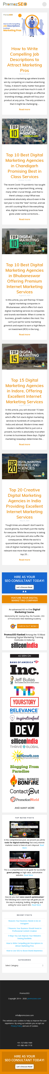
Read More (28, 875)
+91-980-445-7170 (24, 1045)
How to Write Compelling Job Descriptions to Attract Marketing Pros (24, 59)
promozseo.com (34, 998)
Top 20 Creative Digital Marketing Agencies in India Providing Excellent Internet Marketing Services (24, 503)
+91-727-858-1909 (24, 1043)
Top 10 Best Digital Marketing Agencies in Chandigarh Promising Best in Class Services (24, 165)
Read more (24, 109)
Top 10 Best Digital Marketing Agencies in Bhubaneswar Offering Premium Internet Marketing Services (24, 278)
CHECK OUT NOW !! (27, 626)
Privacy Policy (16, 1026)
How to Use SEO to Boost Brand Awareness (24, 950)
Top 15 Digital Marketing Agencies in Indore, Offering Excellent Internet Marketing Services (24, 390)
